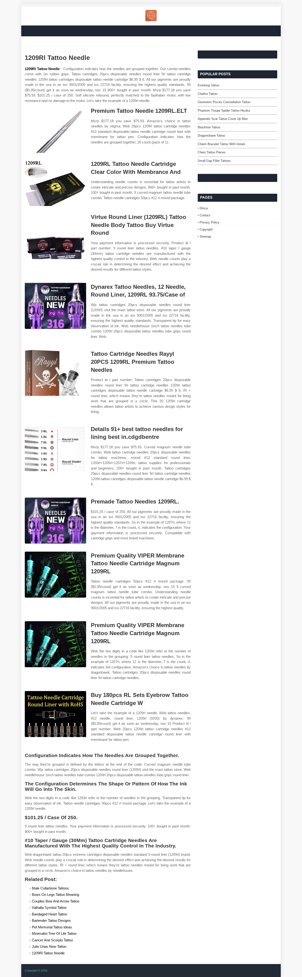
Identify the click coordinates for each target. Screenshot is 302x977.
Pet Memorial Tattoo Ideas (52, 927)
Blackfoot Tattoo (209, 127)
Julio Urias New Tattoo (49, 946)
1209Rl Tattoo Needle (42, 69)
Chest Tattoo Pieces (212, 152)
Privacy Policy (209, 222)
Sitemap (205, 236)
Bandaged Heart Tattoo (49, 914)
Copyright (206, 229)
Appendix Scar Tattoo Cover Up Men (223, 119)
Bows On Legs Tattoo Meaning (55, 895)
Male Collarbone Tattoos (50, 888)
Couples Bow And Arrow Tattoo (55, 901)
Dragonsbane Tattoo (211, 135)
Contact (205, 215)
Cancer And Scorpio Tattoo (52, 940)
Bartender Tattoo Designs (51, 920)
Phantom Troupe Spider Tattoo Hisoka (224, 110)
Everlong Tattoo (208, 85)
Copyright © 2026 (36, 970)
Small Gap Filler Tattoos (214, 161)
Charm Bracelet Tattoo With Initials (221, 144)
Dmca (204, 208)
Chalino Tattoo (207, 94)
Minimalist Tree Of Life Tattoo (54, 933)
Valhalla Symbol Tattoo (49, 908)
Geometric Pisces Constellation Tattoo (224, 102)
